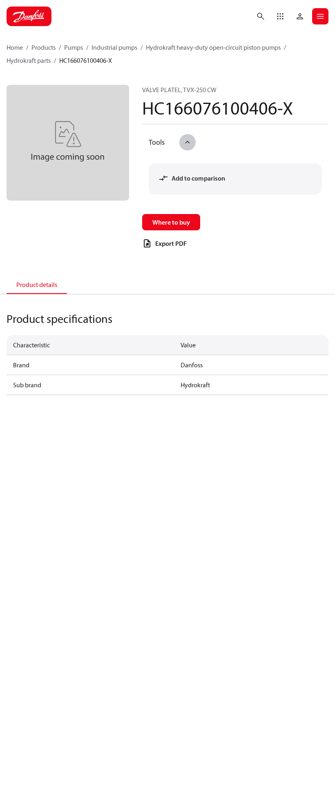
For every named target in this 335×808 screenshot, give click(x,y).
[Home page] (29, 16)
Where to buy (171, 222)
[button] (280, 16)
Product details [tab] (36, 284)
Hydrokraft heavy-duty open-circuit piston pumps (213, 47)
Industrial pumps (114, 47)
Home (15, 47)
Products (43, 47)
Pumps (73, 47)
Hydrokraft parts (29, 60)
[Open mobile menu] (320, 16)
